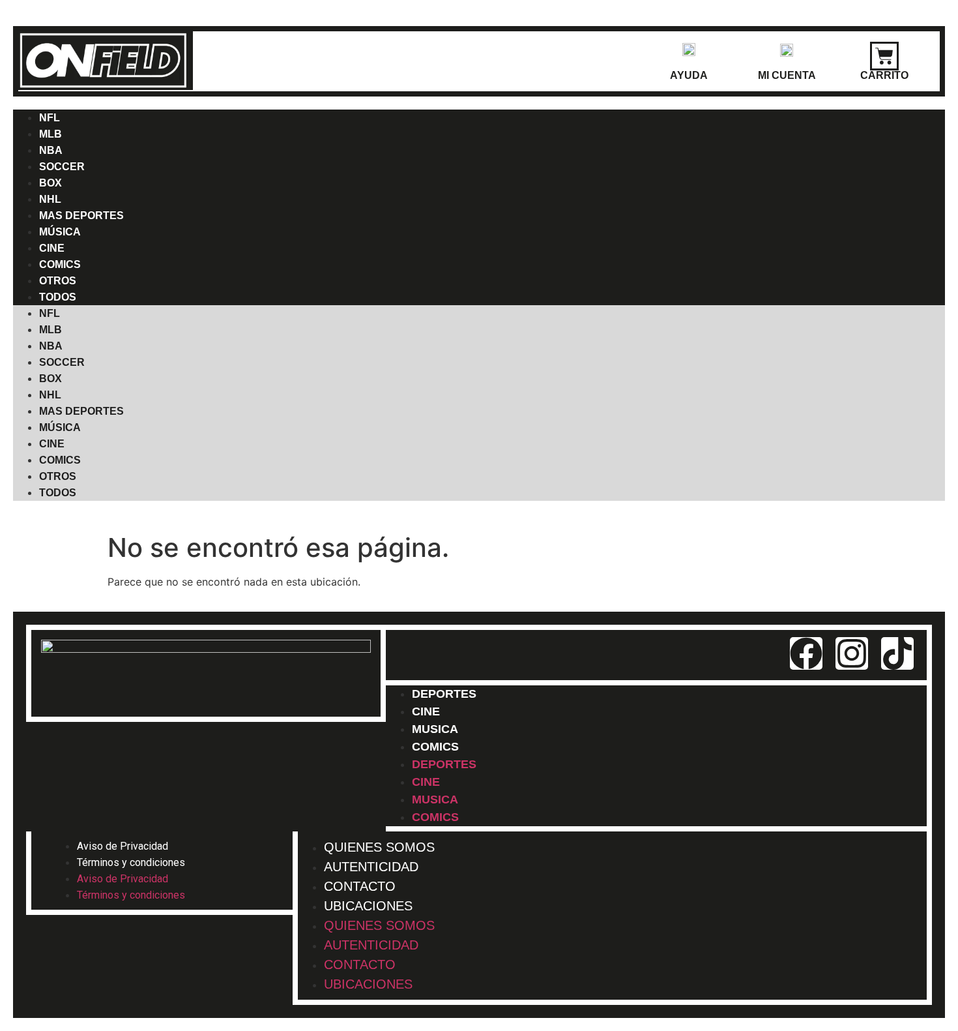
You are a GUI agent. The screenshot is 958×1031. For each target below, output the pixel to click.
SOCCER (62, 166)
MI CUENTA (787, 75)
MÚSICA (60, 427)
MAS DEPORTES (81, 215)
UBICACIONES (368, 906)
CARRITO (884, 75)
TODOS (57, 297)
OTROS (57, 476)
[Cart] (884, 56)
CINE (52, 443)
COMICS (60, 460)
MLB (50, 329)
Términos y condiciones (131, 862)
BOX (50, 378)
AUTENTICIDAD (371, 945)
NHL (50, 394)
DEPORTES (444, 693)
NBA (51, 345)
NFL (49, 313)
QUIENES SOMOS (379, 925)
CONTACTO (360, 964)
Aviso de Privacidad (122, 846)
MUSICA (435, 799)
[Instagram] (851, 653)
